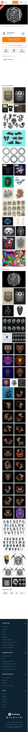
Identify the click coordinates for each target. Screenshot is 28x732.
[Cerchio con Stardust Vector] (7, 265)
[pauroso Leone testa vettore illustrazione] (8, 507)
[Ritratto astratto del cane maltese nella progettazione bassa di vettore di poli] (8, 284)
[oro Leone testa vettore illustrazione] (18, 506)
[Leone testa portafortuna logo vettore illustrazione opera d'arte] (8, 483)
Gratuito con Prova (14, 39)
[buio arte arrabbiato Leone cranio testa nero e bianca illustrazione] (9, 436)
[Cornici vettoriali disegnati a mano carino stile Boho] (13, 163)
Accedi (21, 2)
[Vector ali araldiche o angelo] (13, 146)
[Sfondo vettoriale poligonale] (13, 335)
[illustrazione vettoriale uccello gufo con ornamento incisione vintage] (7, 320)
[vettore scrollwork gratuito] (8, 274)
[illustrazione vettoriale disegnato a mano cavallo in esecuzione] (8, 214)
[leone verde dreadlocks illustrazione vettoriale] (8, 202)
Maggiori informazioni (8, 58)
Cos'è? (14, 56)
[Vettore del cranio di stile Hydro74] (13, 95)
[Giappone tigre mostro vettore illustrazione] (8, 471)
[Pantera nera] (8, 178)
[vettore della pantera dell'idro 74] (13, 356)
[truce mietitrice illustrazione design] (8, 528)
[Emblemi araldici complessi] (13, 252)
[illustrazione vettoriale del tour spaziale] (8, 190)
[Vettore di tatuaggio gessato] (13, 129)
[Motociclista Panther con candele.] (7, 295)
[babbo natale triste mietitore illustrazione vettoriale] (8, 306)
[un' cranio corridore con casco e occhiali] (8, 400)
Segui (23, 34)
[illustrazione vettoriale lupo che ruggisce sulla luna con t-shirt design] (7, 108)
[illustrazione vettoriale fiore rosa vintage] (8, 226)
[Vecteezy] (2, 2)
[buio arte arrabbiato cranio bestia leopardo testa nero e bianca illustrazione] (13, 414)
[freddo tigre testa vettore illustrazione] (8, 447)
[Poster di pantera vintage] (8, 116)
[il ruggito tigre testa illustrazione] (8, 459)
